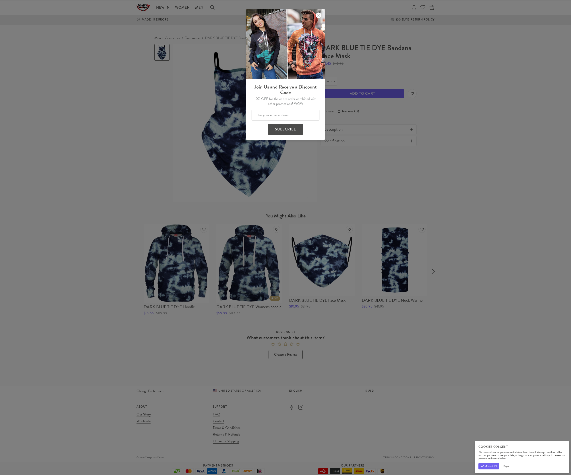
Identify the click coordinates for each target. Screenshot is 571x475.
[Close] (318, 15)
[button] (285, 237)
